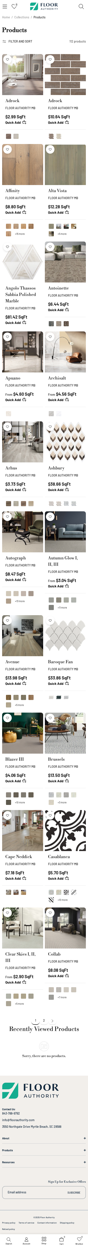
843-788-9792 (11, 1113)
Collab (54, 954)
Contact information (47, 1222)
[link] (44, 1241)
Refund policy (8, 1229)
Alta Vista (57, 191)
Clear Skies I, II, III (20, 957)
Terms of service (26, 1222)
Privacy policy (8, 1222)
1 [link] (35, 1020)
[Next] (52, 1021)
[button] (4, 6)
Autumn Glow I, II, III (63, 561)
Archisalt (57, 378)
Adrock (12, 101)
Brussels (56, 759)
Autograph (15, 558)
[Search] (81, 6)
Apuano (12, 378)
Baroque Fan (60, 662)
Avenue (12, 662)
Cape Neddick (18, 857)
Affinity (12, 191)
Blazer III (14, 759)
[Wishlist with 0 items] (7, 59)
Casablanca (59, 857)
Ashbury (56, 468)
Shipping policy (67, 1222)
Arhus (11, 468)
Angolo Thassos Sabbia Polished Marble (20, 295)
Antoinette (58, 288)
